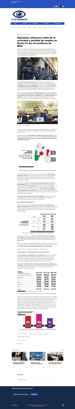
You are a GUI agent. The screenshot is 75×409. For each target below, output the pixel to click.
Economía (19, 336)
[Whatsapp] (63, 6)
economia (30, 333)
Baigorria (18, 27)
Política (44, 27)
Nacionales (45, 333)
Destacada (50, 27)
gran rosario (25, 333)
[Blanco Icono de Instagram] (15, 405)
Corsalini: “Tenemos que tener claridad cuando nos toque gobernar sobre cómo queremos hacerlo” (55, 363)
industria (40, 333)
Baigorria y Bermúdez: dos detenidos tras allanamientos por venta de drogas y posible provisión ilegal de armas (19, 363)
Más (55, 27)
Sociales (29, 27)
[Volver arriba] (63, 405)
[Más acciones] (57, 34)
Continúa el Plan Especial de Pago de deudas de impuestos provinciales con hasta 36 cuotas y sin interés (37, 363)
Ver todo (61, 349)
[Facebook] (54, 6)
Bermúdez (24, 27)
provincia (19, 333)
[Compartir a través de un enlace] (25, 340)
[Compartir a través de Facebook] (17, 340)
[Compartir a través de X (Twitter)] (20, 340)
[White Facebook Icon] (11, 405)
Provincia (23, 336)
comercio (35, 333)
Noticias (13, 27)
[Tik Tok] (61, 6)
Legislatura (27, 336)
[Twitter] (56, 6)
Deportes (35, 27)
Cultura (40, 27)
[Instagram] (58, 6)
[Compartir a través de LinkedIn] (23, 340)
